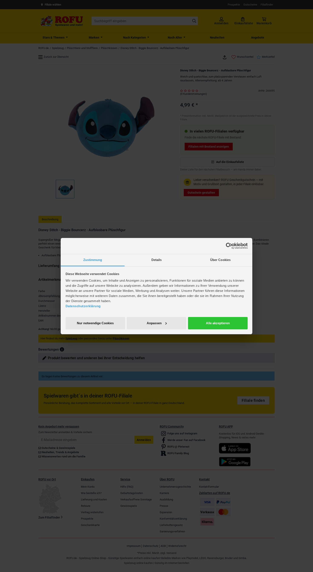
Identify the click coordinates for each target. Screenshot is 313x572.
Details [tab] (156, 260)
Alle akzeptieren (218, 323)
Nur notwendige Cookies (95, 323)
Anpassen (154, 323)
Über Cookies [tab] (220, 260)
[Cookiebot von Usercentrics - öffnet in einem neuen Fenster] (229, 246)
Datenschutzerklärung (83, 306)
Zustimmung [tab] (92, 260)
